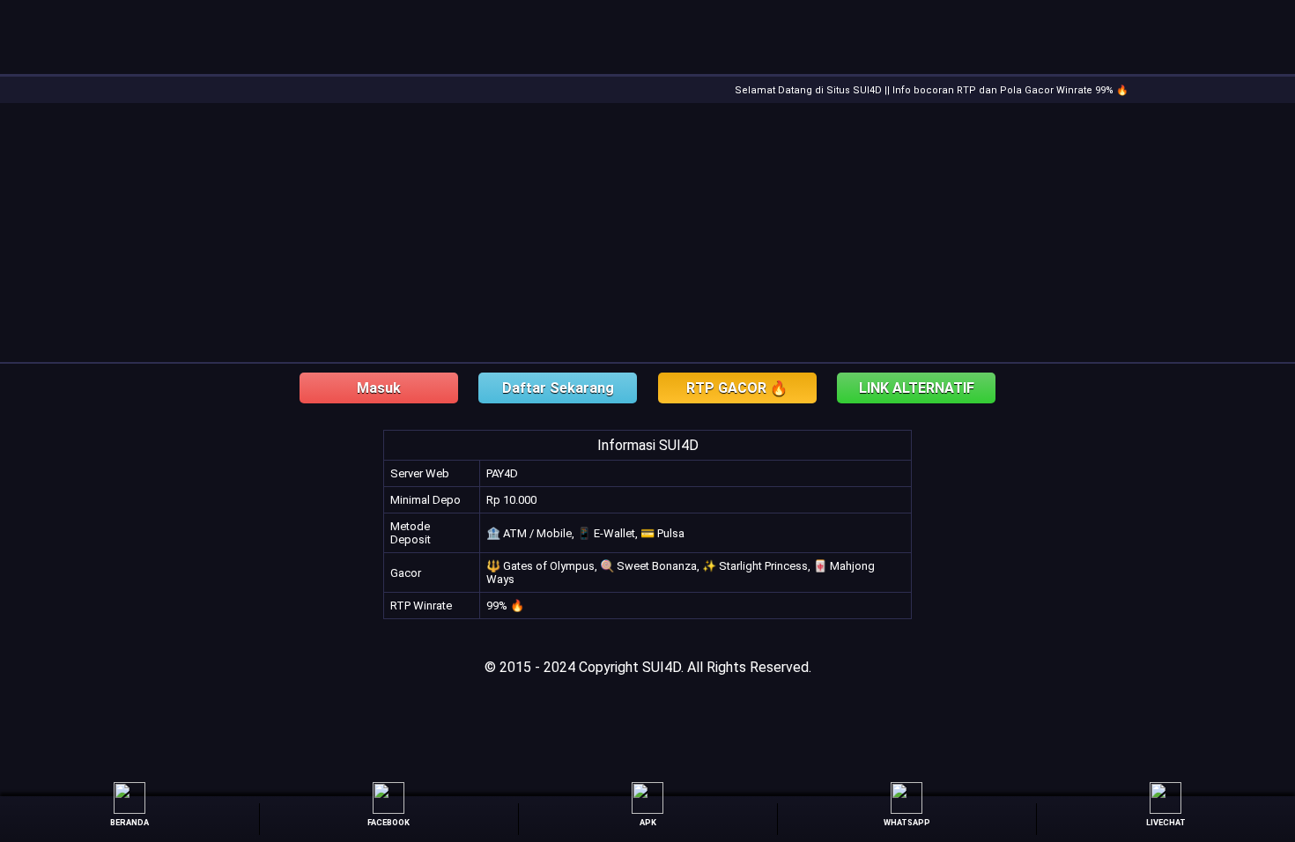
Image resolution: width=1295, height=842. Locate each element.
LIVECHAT (1166, 822)
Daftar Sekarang (558, 388)
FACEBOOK (388, 822)
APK (648, 822)
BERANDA (129, 822)
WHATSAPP (907, 822)
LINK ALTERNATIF (916, 388)
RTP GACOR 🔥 (737, 388)
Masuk (379, 388)
